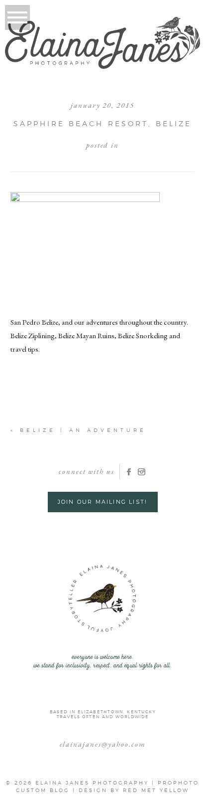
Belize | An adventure (83, 430)
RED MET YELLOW (156, 790)
